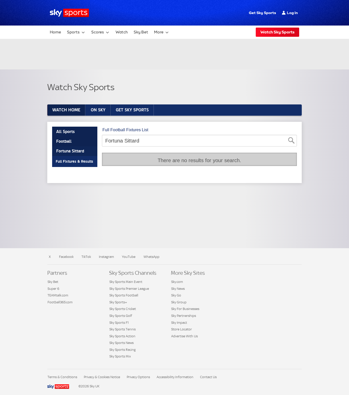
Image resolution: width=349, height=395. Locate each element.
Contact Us (208, 377)
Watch (121, 32)
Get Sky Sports (262, 13)
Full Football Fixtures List (125, 130)
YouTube (128, 257)
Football (64, 141)
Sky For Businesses (185, 309)
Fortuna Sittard (70, 151)
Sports (73, 32)
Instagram (106, 257)
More (159, 32)
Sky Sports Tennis (122, 329)
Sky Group (179, 302)
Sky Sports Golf (120, 316)
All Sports (65, 131)
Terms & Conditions (62, 377)
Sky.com (177, 282)
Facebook (66, 257)
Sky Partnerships (183, 316)
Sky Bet (141, 32)
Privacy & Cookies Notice (102, 377)
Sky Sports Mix (120, 356)
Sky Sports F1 (119, 323)
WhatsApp (151, 257)
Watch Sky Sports (277, 32)
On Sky (98, 110)
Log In (292, 13)
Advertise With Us (184, 336)
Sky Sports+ (118, 302)
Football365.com (60, 302)
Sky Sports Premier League (129, 289)
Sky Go (176, 295)
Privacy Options (138, 377)
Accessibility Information (175, 377)
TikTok (86, 257)
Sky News (178, 289)
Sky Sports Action (122, 336)
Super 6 (53, 289)
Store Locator (181, 329)
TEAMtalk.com (58, 295)
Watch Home (66, 110)
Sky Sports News (121, 343)
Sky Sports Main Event (125, 282)
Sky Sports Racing (122, 350)
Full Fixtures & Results (74, 161)
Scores (97, 32)
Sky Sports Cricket (122, 309)
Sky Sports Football (123, 295)
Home (55, 32)
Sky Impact (179, 323)
